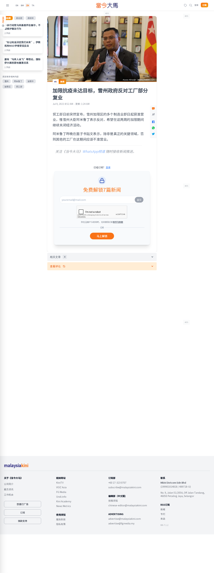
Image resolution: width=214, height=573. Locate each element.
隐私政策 (61, 524)
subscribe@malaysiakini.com (124, 487)
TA (33, 5)
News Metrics (63, 506)
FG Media (61, 492)
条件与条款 (118, 221)
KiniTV (60, 482)
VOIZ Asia (61, 487)
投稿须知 (113, 500)
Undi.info (61, 496)
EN (17, 5)
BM (22, 5)
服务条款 (61, 519)
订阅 (204, 5)
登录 (196, 5)
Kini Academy (63, 501)
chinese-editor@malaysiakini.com (127, 505)
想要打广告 (22, 504)
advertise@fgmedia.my (121, 523)
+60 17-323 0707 (117, 482)
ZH (27, 5)
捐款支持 (22, 521)
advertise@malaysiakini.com (124, 518)
